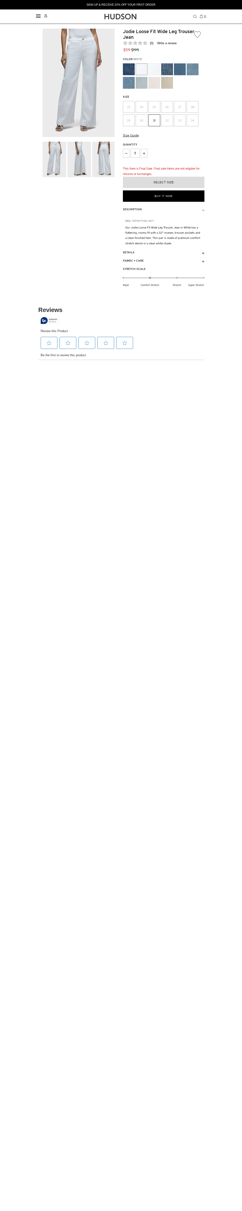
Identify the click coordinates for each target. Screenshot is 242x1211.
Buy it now (164, 196)
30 (141, 120)
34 (192, 120)
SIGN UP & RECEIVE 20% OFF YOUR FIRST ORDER (121, 4)
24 (141, 107)
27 (180, 107)
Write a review (167, 43)
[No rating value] (136, 43)
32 (167, 120)
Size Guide (131, 135)
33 (180, 120)
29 (128, 120)
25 (154, 107)
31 (154, 120)
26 (167, 107)
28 (192, 107)
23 (128, 107)
